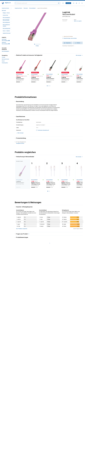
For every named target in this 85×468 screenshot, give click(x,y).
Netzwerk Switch (5, 59)
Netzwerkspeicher (6, 28)
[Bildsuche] (58, 3)
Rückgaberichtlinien (20, 143)
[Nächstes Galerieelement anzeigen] (60, 27)
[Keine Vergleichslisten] (76, 3)
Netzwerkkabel (6, 20)
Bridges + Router (6, 12)
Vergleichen (68, 42)
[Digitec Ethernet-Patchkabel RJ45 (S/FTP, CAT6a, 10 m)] (67, 174)
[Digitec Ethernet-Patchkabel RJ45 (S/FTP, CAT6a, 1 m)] (52, 174)
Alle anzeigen (78, 55)
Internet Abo (5, 15)
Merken (78, 42)
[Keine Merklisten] (79, 3)
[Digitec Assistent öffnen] (74, 3)
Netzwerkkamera (6, 22)
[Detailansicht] (26, 222)
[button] (72, 36)
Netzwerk (4, 10)
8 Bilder (37, 45)
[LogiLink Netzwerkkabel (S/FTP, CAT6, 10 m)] (37, 71)
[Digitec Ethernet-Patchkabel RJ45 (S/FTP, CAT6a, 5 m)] (37, 174)
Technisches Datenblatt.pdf (43, 130)
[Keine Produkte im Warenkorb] (82, 3)
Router (3, 61)
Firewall (3, 57)
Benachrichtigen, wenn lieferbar (70, 38)
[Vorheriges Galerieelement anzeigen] (14, 27)
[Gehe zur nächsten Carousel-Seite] (80, 71)
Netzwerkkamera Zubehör (6, 25)
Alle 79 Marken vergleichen (21, 228)
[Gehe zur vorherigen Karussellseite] (17, 71)
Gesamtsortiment (5, 8)
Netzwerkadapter (6, 17)
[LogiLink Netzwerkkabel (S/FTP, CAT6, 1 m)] (22, 71)
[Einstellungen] (63, 3)
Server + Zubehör (6, 30)
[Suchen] (16, 3)
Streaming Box (5, 62)
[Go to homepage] (6, 3)
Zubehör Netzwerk (6, 33)
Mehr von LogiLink (77, 20)
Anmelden (68, 3)
